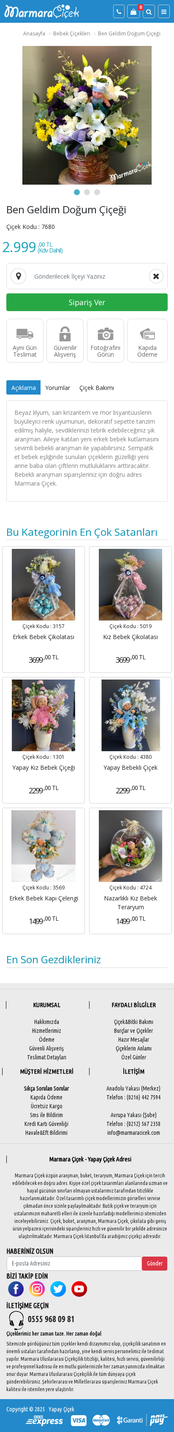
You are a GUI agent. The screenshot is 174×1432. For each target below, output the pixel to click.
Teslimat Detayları (46, 1057)
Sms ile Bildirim (46, 1115)
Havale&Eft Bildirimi (46, 1132)
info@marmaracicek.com (133, 1132)
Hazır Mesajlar (133, 1039)
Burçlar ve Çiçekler (133, 1030)
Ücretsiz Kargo (47, 1106)
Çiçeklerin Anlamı (134, 1048)
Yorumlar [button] (57, 388)
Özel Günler (133, 1057)
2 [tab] (87, 192)
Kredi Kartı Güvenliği (46, 1123)
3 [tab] (97, 192)
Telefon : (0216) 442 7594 (133, 1097)
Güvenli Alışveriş (46, 1048)
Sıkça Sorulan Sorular (46, 1088)
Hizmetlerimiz (46, 1030)
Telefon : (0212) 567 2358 (133, 1123)
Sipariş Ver (87, 302)
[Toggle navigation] (163, 11)
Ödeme (46, 1039)
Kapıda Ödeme (46, 1097)
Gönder (155, 1263)
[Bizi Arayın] (119, 12)
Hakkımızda (46, 1021)
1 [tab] (77, 192)
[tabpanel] (87, 115)
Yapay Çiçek (61, 1409)
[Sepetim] (133, 12)
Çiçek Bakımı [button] (96, 388)
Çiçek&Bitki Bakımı (133, 1021)
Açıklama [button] (23, 388)
